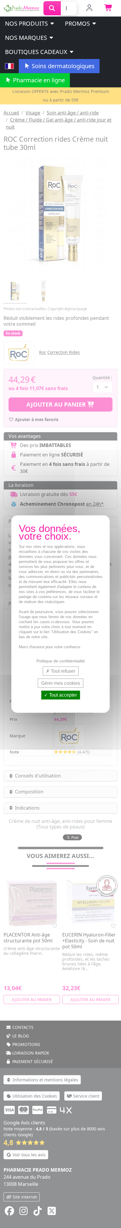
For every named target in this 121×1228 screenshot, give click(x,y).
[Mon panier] (108, 8)
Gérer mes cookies (60, 683)
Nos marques (26, 38)
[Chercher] (52, 8)
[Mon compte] (89, 8)
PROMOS (78, 23)
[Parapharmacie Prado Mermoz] (22, 7)
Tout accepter (62, 694)
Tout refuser (62, 671)
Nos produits (27, 23)
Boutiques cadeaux (37, 52)
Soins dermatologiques (62, 66)
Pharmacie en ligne (38, 80)
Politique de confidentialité (60, 661)
